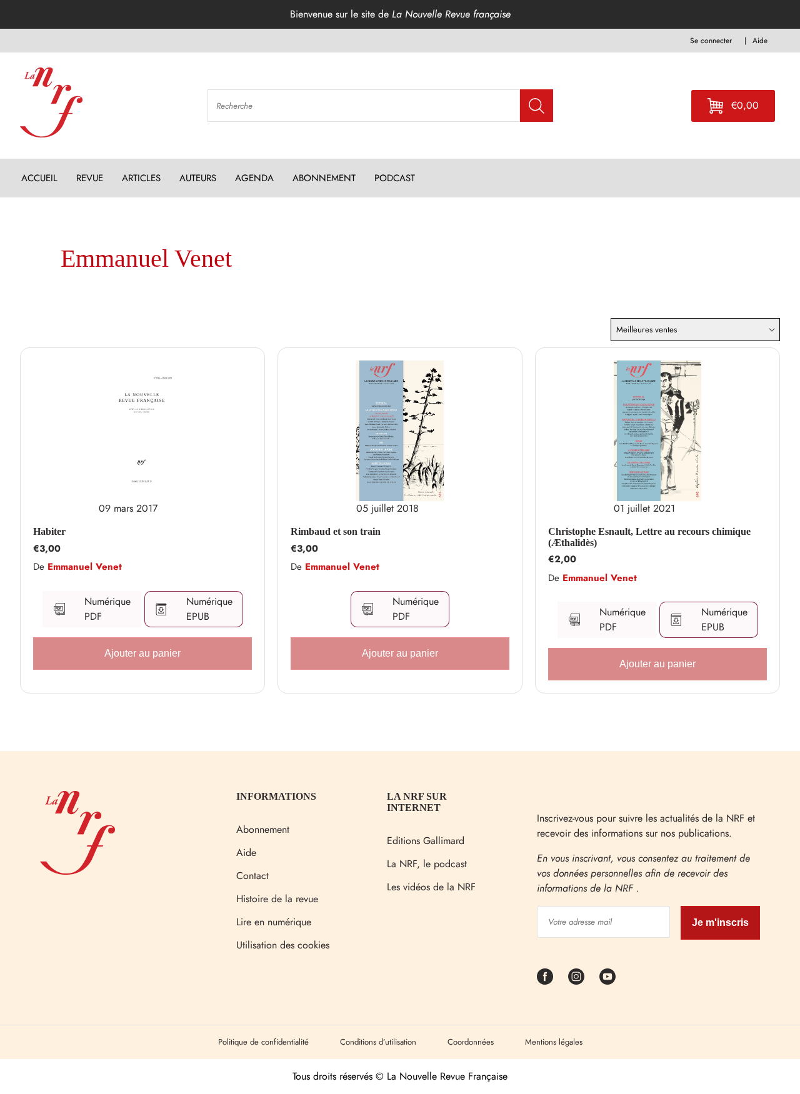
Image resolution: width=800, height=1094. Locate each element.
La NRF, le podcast (427, 864)
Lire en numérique (273, 922)
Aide (246, 852)
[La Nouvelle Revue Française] (77, 871)
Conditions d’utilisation (378, 1042)
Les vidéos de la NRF (431, 887)
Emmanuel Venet (85, 567)
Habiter (49, 531)
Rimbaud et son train (336, 531)
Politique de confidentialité (263, 1042)
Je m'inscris (720, 922)
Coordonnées (471, 1042)
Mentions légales (553, 1042)
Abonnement (262, 829)
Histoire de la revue (277, 899)
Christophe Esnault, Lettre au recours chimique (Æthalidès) (649, 537)
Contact (252, 875)
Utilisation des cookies (282, 945)
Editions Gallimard (425, 840)
